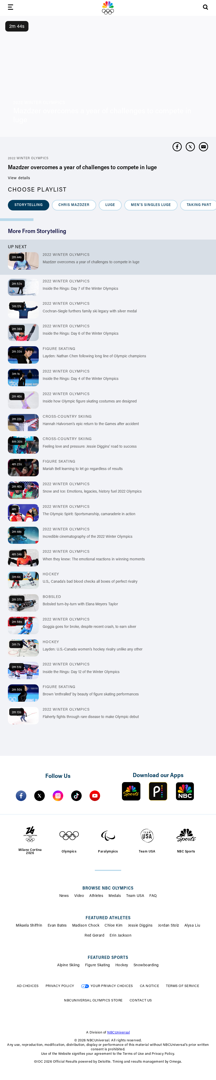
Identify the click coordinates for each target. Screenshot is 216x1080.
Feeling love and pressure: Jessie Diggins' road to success (90, 447)
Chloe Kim (114, 926)
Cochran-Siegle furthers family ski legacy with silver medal (90, 311)
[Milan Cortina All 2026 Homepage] (108, 7)
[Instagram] (58, 795)
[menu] (10, 8)
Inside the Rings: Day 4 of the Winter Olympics (81, 379)
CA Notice (149, 986)
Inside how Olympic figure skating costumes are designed (90, 402)
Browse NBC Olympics (108, 888)
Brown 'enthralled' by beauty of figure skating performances (91, 694)
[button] (28, 205)
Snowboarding (146, 965)
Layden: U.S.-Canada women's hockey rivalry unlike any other (93, 650)
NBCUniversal (118, 1032)
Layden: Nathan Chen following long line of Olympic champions (94, 356)
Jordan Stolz (168, 926)
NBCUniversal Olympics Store (93, 1000)
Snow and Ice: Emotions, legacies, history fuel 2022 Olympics (92, 492)
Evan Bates (57, 926)
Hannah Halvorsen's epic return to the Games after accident (91, 424)
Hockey (121, 965)
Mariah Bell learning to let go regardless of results (83, 469)
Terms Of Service (182, 986)
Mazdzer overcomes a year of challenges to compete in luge (91, 262)
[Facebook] (21, 795)
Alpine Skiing (68, 965)
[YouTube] (95, 795)
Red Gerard (94, 936)
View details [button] (19, 178)
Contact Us (141, 1000)
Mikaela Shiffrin (29, 926)
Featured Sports (108, 958)
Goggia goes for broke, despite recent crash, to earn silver (89, 627)
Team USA (135, 896)
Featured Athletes (108, 918)
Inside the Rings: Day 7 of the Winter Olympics (80, 289)
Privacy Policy (60, 986)
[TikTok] (76, 795)
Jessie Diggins (140, 926)
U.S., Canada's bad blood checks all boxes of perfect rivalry (90, 582)
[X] (39, 795)
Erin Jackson (120, 936)
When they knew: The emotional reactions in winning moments (94, 559)
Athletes (96, 896)
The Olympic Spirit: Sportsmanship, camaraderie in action (89, 514)
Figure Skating (97, 965)
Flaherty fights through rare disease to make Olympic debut (91, 717)
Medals (115, 896)
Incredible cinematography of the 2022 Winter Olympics (87, 537)
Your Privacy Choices (112, 986)
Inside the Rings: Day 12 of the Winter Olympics (81, 672)
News (64, 896)
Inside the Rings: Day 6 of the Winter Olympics (81, 334)
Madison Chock (86, 926)
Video (79, 896)
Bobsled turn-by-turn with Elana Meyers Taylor (80, 604)
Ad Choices (28, 986)
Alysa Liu (192, 926)
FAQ (153, 896)
